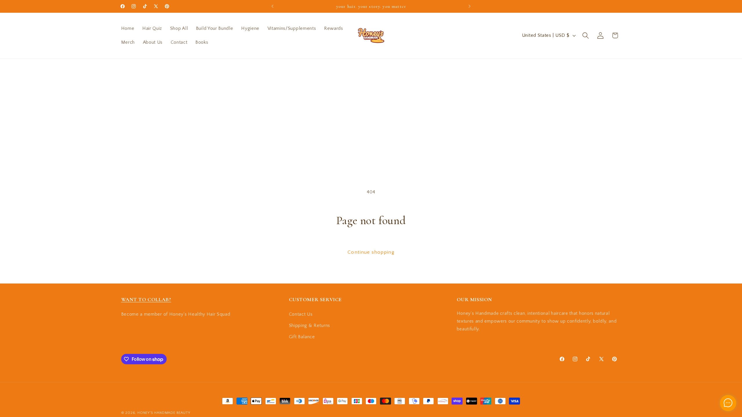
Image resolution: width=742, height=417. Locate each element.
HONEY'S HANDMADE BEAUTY (163, 413)
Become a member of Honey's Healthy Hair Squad (175, 314)
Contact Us (301, 314)
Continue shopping (371, 252)
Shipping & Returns (309, 325)
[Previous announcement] (272, 6)
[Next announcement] (469, 6)
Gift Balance (302, 336)
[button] (585, 35)
